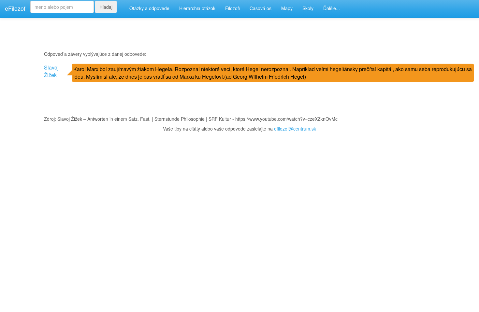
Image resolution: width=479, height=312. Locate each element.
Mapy (287, 8)
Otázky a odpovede (149, 8)
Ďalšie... (331, 8)
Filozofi (232, 8)
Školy (307, 8)
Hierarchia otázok (197, 8)
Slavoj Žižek (51, 71)
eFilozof (15, 8)
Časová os (260, 8)
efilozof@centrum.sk (295, 128)
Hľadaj (105, 7)
